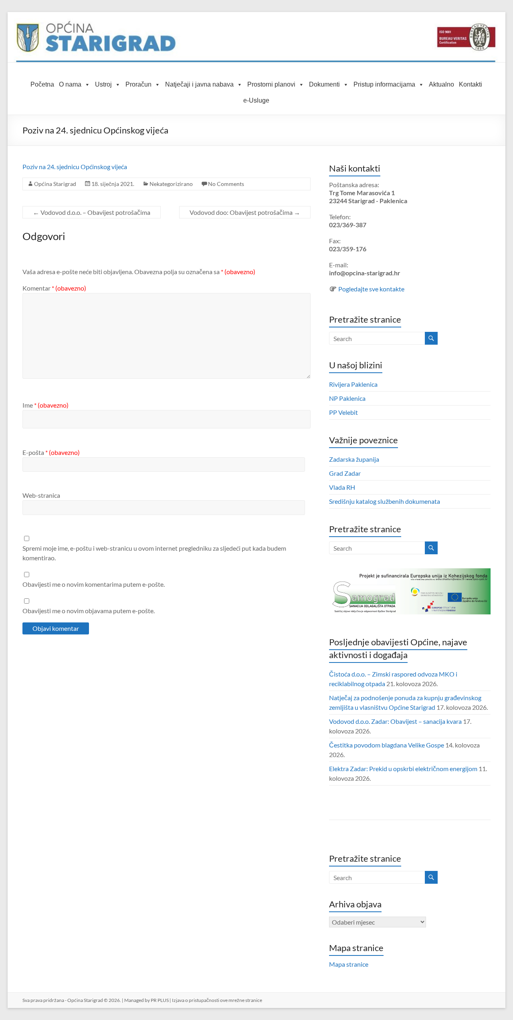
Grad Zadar (345, 473)
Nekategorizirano (171, 183)
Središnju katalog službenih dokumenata (384, 501)
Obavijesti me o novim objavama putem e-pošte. (88, 610)
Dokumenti (324, 84)
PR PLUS (160, 1000)
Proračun (138, 84)
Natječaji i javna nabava (199, 84)
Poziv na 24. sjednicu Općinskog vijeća (74, 166)
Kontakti (470, 84)
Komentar (54, 288)
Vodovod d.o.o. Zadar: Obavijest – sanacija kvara (395, 721)
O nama (70, 84)
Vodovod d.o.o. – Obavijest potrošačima (91, 212)
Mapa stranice (348, 964)
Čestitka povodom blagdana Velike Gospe (386, 745)
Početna (42, 84)
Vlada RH (342, 487)
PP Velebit (343, 412)
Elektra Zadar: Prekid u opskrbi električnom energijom (403, 768)
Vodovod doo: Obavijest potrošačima (245, 212)
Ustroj (103, 84)
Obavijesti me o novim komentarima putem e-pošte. (93, 584)
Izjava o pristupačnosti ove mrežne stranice (217, 1000)
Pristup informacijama (384, 84)
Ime (45, 405)
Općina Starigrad (55, 183)
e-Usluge (256, 100)
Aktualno (441, 84)
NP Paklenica (347, 398)
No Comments (226, 183)
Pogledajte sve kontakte (371, 289)
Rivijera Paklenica (353, 384)
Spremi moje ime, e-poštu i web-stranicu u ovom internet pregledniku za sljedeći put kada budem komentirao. (154, 553)
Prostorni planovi (271, 84)
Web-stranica (41, 495)
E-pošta (51, 452)
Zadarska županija (354, 459)
